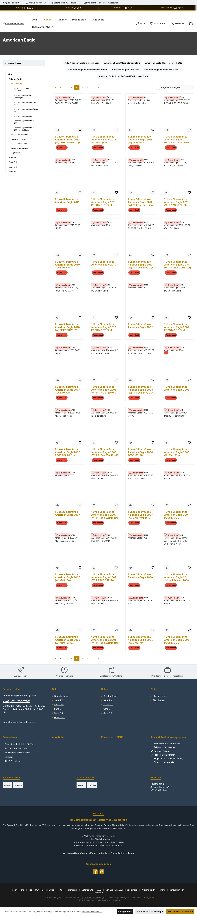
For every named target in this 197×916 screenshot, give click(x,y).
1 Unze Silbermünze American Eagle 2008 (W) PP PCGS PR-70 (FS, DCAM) (141, 389)
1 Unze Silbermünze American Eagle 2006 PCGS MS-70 (140, 639)
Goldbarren (59, 717)
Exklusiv (9, 757)
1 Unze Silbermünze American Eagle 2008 (176, 388)
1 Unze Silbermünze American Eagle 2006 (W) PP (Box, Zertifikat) (104, 639)
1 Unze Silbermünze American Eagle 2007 (67, 513)
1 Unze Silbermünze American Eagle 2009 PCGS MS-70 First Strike (176, 327)
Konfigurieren (125, 911)
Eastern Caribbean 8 (19, 139)
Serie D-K (13, 162)
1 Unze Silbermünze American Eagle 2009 (140, 326)
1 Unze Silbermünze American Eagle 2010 (103, 263)
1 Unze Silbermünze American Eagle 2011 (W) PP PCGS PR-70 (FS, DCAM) (178, 139)
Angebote (58, 737)
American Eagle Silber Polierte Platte (26, 103)
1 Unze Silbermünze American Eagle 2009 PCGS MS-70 (67, 389)
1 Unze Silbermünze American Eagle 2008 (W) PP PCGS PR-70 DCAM (103, 389)
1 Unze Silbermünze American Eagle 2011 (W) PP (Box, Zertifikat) (141, 202)
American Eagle (17, 84)
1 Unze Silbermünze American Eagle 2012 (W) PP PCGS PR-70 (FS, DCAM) (69, 139)
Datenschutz (88, 890)
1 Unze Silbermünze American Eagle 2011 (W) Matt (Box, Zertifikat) (140, 139)
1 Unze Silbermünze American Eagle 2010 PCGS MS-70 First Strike (103, 327)
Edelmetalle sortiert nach (17, 752)
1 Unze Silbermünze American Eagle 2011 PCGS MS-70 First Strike (103, 202)
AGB (99, 890)
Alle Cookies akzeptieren (180, 911)
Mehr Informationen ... (92, 912)
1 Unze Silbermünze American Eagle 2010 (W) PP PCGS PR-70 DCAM (67, 327)
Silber (10, 74)
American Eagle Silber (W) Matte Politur (26, 110)
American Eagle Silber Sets (24, 116)
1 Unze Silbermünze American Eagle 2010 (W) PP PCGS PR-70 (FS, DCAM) (141, 264)
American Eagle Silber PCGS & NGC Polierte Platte (25, 129)
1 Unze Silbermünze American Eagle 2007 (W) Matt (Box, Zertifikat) (67, 577)
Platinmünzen (159, 696)
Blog (62, 890)
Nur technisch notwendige (149, 911)
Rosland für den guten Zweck (42, 890)
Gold (54, 689)
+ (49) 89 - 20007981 (16, 701)
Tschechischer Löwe (19, 144)
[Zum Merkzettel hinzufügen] (80, 130)
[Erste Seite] (55, 87)
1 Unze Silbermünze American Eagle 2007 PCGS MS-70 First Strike (140, 514)
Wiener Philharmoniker (20, 148)
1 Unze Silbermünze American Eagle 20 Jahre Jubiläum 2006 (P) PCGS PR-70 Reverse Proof (176, 577)
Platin (153, 689)
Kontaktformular (27, 722)
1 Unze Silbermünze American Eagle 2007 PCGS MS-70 (176, 514)
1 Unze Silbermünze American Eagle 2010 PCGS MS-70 (67, 264)
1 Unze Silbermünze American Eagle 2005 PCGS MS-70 (176, 639)
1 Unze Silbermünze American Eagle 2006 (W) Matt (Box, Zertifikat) (67, 639)
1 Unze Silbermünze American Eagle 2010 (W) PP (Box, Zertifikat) (177, 264)
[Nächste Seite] (93, 87)
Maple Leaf (15, 153)
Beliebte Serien (16, 79)
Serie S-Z (13, 171)
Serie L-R (13, 167)
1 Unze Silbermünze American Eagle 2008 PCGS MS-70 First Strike (67, 452)
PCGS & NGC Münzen (16, 748)
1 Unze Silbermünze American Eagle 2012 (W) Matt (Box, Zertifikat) (103, 139)
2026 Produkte (12, 761)
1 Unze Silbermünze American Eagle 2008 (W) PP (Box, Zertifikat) (104, 452)
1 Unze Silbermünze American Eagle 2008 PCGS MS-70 (140, 452)
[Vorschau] (57, 130)
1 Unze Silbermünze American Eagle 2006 (140, 576)
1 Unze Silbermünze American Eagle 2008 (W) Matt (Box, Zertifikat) (176, 452)
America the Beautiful (19, 135)
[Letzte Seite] (98, 87)
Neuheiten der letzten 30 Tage (20, 744)
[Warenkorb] (191, 23)
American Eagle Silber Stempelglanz (22, 96)
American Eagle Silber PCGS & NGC (25, 122)
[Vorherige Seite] (60, 87)
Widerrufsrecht (149, 890)
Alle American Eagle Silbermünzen (21, 89)
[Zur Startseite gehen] (13, 23)
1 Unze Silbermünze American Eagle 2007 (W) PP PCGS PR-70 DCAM (103, 577)
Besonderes (10, 737)
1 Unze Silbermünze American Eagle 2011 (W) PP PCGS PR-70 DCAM (176, 202)
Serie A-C (13, 157)
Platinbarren (159, 700)
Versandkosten (91, 897)
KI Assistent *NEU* (112, 737)
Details (69, 149)
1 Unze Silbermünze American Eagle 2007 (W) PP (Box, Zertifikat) (104, 514)
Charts (162, 890)
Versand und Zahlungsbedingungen (122, 890)
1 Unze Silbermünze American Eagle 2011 (67, 201)
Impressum (73, 890)
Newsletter (98, 892)
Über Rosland (18, 890)
